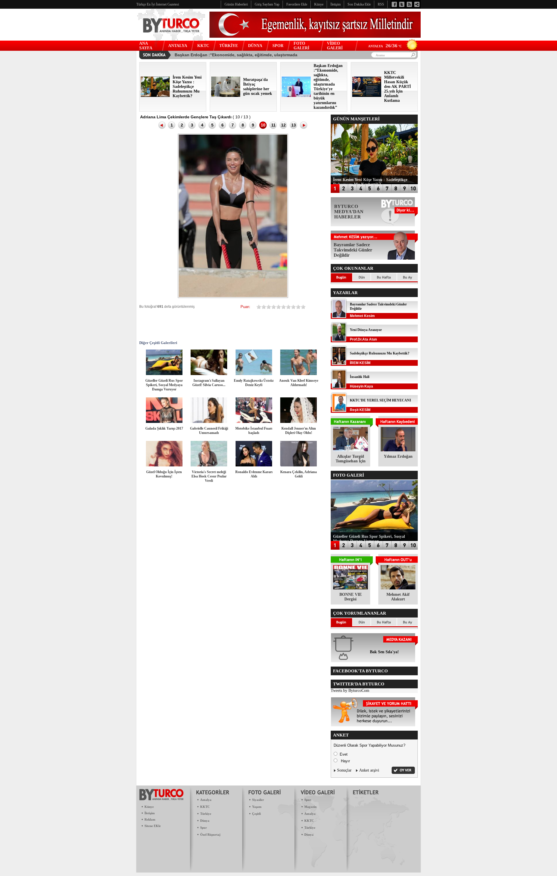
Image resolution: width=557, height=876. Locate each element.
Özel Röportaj (210, 834)
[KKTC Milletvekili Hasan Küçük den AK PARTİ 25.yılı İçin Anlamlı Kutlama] (366, 95)
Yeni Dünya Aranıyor (366, 330)
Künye (149, 806)
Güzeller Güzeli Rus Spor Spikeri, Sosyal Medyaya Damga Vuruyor (164, 385)
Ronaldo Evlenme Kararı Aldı (253, 474)
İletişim (149, 813)
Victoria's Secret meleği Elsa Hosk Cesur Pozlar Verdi (209, 476)
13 (293, 125)
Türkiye (205, 813)
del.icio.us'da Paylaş (269, 325)
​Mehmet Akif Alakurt (398, 596)
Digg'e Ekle (234, 325)
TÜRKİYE (228, 46)
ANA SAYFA (145, 45)
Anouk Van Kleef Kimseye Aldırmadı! (298, 383)
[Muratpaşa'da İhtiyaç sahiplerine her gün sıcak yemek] (225, 95)
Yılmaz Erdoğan (398, 456)
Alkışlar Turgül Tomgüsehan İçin (351, 458)
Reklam (149, 819)
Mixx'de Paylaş (286, 325)
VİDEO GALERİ (335, 45)
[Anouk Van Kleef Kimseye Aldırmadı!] (298, 374)
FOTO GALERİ (301, 45)
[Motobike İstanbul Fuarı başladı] (254, 421)
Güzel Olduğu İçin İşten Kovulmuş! (164, 474)
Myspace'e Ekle (199, 325)
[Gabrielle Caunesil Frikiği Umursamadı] (209, 421)
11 (273, 125)
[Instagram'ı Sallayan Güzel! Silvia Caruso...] (209, 374)
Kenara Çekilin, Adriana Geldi (298, 474)
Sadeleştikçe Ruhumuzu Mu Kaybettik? (379, 353)
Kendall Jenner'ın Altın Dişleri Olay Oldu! (298, 430)
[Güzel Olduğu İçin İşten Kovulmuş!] (164, 465)
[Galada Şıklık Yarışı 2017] (164, 421)
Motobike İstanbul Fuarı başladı (253, 430)
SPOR (277, 46)
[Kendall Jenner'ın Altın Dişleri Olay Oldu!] (298, 421)
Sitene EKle (152, 826)
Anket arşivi (369, 770)
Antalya (205, 799)
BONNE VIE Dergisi (350, 596)
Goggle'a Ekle (217, 325)
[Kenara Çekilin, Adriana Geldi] (298, 465)
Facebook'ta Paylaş (164, 325)
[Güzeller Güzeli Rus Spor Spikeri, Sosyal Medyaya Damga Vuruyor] (164, 374)
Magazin (310, 806)
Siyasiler (258, 799)
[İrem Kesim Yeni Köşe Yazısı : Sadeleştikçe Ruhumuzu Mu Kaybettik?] (155, 95)
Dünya (204, 820)
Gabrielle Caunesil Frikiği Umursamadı (209, 430)
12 (283, 125)
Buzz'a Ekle (304, 325)
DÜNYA (255, 46)
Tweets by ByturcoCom (350, 690)
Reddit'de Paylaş (252, 325)
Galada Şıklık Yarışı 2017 (164, 428)
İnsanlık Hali (359, 377)
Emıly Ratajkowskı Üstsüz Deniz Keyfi (254, 383)
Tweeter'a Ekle (182, 325)
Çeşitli (256, 813)
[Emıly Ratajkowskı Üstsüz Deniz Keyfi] (254, 374)
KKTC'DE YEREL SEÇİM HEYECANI (380, 400)
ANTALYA (177, 46)
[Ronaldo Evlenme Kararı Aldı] (254, 465)
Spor (203, 827)
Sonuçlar (344, 770)
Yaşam (256, 806)
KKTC (203, 46)
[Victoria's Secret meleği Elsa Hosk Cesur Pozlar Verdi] (209, 465)
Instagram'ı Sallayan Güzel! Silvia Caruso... (208, 383)
